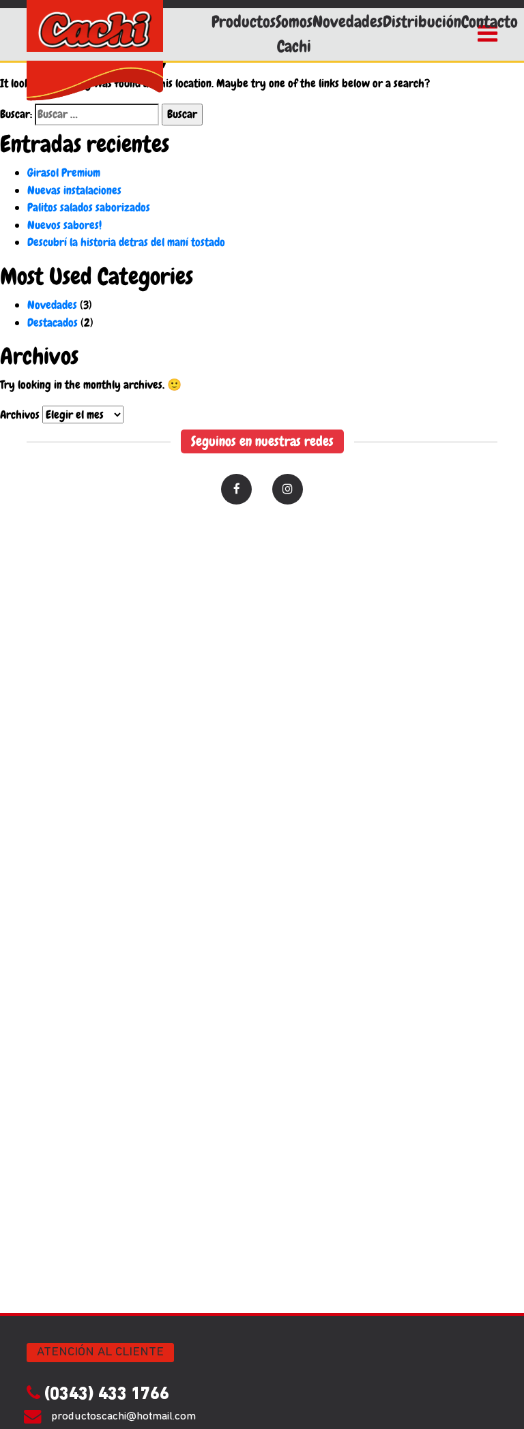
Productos (244, 22)
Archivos (20, 414)
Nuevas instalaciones (74, 190)
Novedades (347, 22)
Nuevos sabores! (64, 224)
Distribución (422, 22)
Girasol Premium (63, 172)
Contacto (489, 22)
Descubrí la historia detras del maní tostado (126, 242)
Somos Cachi (294, 34)
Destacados (52, 322)
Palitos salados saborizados (88, 207)
